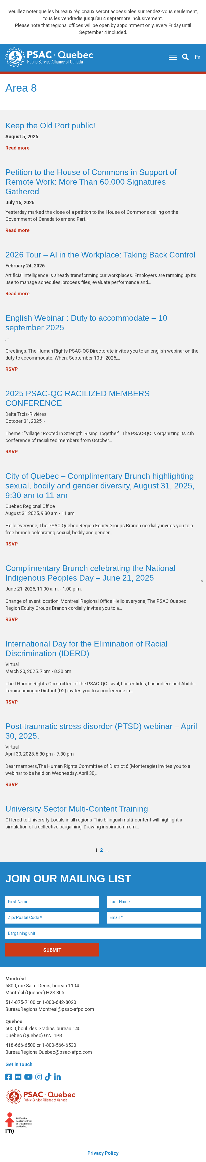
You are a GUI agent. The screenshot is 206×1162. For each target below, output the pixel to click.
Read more (17, 148)
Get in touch (18, 1064)
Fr (197, 57)
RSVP (11, 369)
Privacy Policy (103, 1153)
